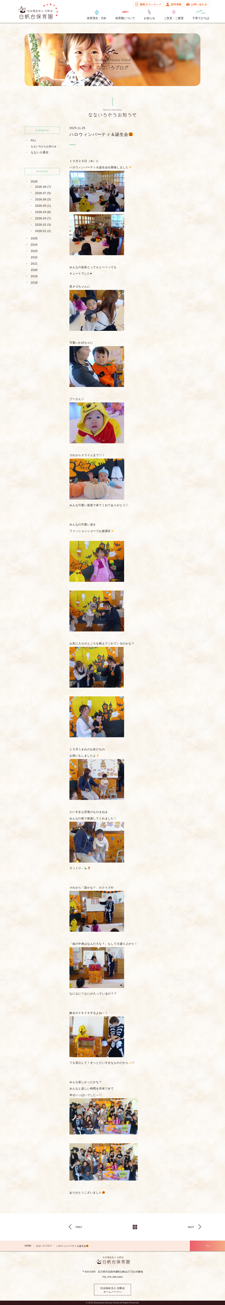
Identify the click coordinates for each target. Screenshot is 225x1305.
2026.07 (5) (43, 193)
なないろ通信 (40, 152)
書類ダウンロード (151, 4)
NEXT (191, 1227)
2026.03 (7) (43, 218)
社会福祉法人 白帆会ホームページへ (112, 1290)
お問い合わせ (199, 4)
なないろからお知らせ (44, 146)
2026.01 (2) (43, 231)
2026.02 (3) (43, 224)
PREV (79, 1227)
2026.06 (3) (43, 199)
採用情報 (176, 4)
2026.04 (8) (43, 212)
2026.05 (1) (43, 205)
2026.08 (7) (43, 186)
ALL (33, 140)
